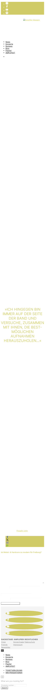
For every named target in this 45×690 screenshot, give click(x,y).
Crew (3, 642)
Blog (7, 48)
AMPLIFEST (10, 53)
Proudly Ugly (22, 531)
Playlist (8, 50)
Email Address (9, 591)
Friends (4, 645)
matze (6, 80)
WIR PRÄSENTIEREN (14, 22)
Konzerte (9, 44)
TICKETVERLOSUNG (14, 19)
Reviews (9, 46)
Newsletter (5, 647)
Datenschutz (30, 642)
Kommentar (8, 567)
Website (5, 598)
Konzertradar (18, 642)
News (8, 42)
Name (5, 587)
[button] (7, 537)
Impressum (17, 645)
